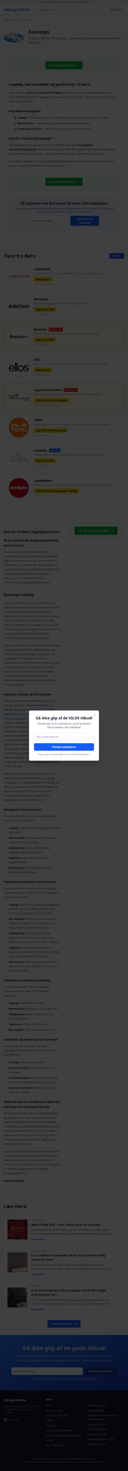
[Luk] (94, 715)
